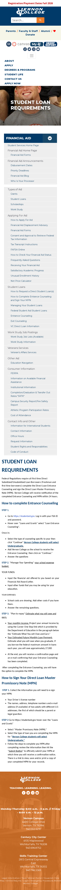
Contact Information (21, 431)
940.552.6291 (33, 829)
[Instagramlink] (34, 49)
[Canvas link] (21, 44)
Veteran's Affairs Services (23, 352)
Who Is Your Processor (22, 181)
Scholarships (17, 204)
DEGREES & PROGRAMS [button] (20, 69)
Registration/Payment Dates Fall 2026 (30, 3)
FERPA (14, 373)
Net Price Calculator (21, 281)
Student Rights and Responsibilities (29, 446)
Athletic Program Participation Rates (30, 410)
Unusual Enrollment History (25, 275)
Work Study (17, 209)
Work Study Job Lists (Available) (27, 336)
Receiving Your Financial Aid (25, 265)
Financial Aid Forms (21, 230)
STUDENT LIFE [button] (14, 74)
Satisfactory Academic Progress (27, 270)
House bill (48, 878)
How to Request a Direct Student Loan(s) (32, 291)
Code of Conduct (19, 452)
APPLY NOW (13, 83)
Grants (14, 194)
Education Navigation (22, 362)
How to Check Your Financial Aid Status (31, 255)
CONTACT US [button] (13, 79)
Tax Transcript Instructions (24, 244)
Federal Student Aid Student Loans (29, 310)
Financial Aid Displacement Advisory (29, 225)
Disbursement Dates (21, 165)
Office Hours (17, 436)
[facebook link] (24, 796)
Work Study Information (23, 342)
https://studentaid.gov (23, 516)
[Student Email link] (9, 44)
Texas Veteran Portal (32, 878)
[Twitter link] (30, 49)
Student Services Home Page (23, 145)
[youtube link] (38, 49)
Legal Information (11, 878)
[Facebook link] (25, 49)
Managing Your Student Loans (26, 305)
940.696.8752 (33, 847)
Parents (11, 31)
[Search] (40, 20)
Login (26, 881)
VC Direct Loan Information (25, 326)
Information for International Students (30, 425)
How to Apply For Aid (22, 220)
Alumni (45, 31)
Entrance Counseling (21, 316)
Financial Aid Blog (20, 175)
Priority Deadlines (20, 170)
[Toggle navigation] (32, 56)
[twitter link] (28, 796)
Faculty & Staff (28, 31)
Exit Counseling (19, 321)
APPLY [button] (9, 65)
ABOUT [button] (9, 61)
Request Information (21, 441)
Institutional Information (23, 387)
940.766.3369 (33, 870)
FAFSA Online (18, 249)
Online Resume (13, 881)
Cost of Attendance (21, 415)
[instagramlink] (33, 796)
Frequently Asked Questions (25, 260)
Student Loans (18, 199)
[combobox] (27, 20)
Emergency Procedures (42, 881)
